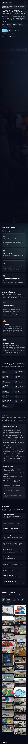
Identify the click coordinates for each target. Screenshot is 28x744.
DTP (3, 602)
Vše (3, 599)
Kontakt (17, 30)
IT (18, 599)
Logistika (8, 599)
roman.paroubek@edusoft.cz (9, 36)
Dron (22, 599)
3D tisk (14, 599)
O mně (10, 30)
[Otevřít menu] (25, 2)
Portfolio (5, 30)
